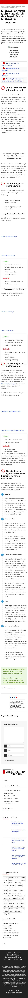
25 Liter (11, 880)
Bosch (5, 890)
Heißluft (21, 898)
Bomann (20, 888)
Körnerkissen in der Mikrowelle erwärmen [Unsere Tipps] (17, 823)
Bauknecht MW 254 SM (9, 930)
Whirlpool (6, 914)
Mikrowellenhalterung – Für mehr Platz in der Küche (19, 864)
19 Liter (17, 877)
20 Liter (23, 877)
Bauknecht (13, 888)
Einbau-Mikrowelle (8, 896)
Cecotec (15, 890)
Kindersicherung (14, 901)
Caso (10, 890)
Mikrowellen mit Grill (9, 796)
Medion (6, 903)
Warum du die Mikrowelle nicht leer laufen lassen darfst (18, 840)
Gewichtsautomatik (20, 896)
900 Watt (12, 885)
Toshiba (6, 911)
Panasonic (22, 903)
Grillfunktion (7, 898)
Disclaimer (7, 959)
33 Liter (11, 883)
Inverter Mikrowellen (9, 804)
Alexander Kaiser (10, 22)
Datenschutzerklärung (13, 957)
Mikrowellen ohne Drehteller (11, 801)
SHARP (11, 908)
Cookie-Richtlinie (13, 955)
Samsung (10, 906)
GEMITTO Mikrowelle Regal (9, 236)
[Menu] (2, 2)
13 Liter (5, 877)
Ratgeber (8, 6)
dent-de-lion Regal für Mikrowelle (10, 411)
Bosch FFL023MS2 (8, 928)
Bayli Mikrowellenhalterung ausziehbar (12, 430)
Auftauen (6, 888)
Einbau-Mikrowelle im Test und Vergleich (19, 830)
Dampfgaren (12, 893)
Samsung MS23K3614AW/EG (10, 923)
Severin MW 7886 (7, 926)
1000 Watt (19, 885)
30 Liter (5, 883)
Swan (22, 908)
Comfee (6, 893)
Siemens (17, 908)
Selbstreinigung (19, 906)
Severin (5, 908)
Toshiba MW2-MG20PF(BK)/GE (11, 933)
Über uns (17, 953)
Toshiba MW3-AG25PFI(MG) (10, 935)
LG (20, 901)
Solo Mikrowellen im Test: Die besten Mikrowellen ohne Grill (18, 848)
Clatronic (21, 890)
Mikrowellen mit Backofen (11, 798)
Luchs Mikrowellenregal (8, 255)
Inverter (6, 901)
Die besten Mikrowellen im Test (12, 790)
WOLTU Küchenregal (7, 331)
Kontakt (8, 953)
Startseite (3, 6)
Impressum (18, 959)
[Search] (25, 2)
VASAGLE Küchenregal (7, 312)
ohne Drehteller (13, 903)
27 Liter (17, 880)
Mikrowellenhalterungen (8, 384)
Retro (5, 906)
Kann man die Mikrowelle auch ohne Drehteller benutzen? (18, 856)
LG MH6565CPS (7, 937)
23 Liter (5, 880)
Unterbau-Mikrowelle (15, 911)
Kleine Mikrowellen (9, 793)
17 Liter (11, 877)
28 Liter (23, 880)
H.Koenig (14, 898)
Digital (19, 893)
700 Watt (17, 883)
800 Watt (6, 885)
